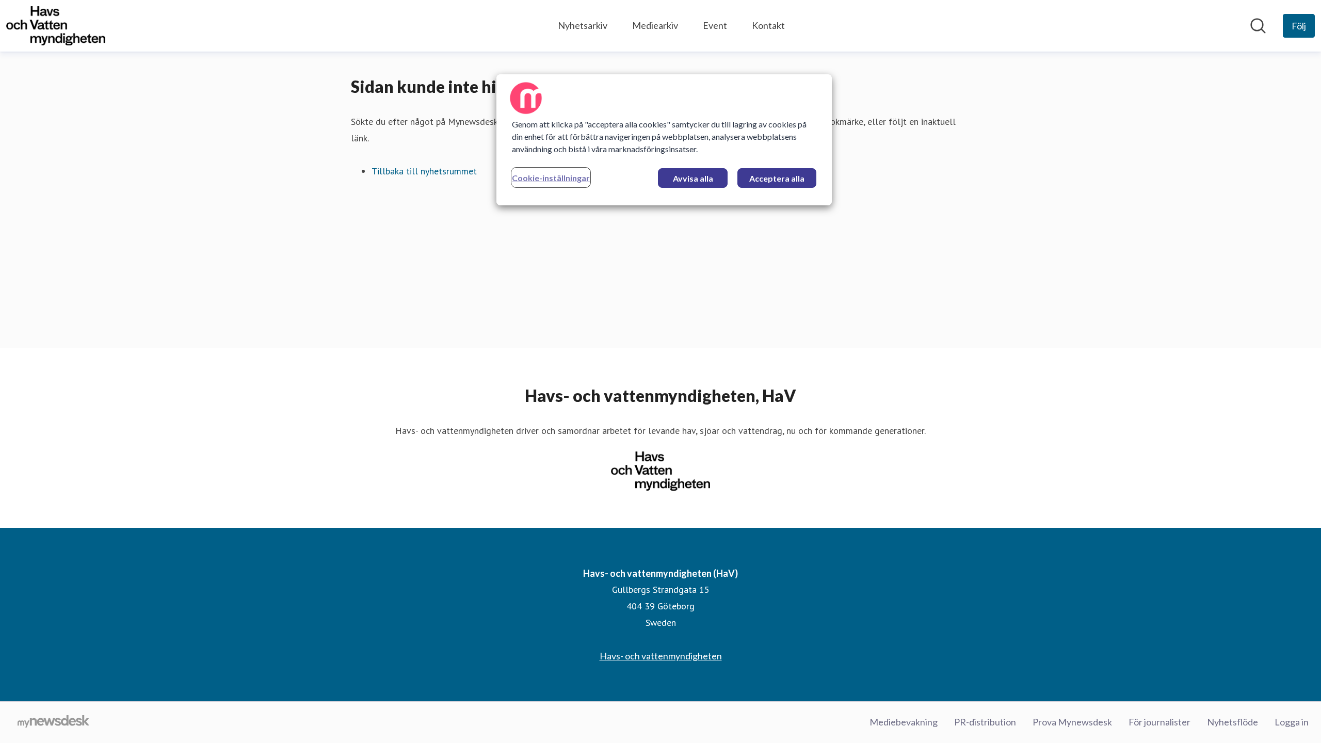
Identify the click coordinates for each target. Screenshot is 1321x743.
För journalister (1159, 722)
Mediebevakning (903, 722)
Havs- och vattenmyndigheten (661, 655)
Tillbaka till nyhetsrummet (424, 171)
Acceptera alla (776, 178)
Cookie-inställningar (551, 178)
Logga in (1292, 722)
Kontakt (768, 25)
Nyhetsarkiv (582, 25)
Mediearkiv (655, 25)
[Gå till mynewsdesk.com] (53, 722)
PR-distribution (985, 722)
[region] (664, 139)
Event (715, 25)
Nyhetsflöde (1232, 722)
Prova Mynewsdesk (1072, 722)
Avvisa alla (693, 178)
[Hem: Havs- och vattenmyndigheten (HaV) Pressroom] (55, 25)
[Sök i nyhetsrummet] (1258, 26)
